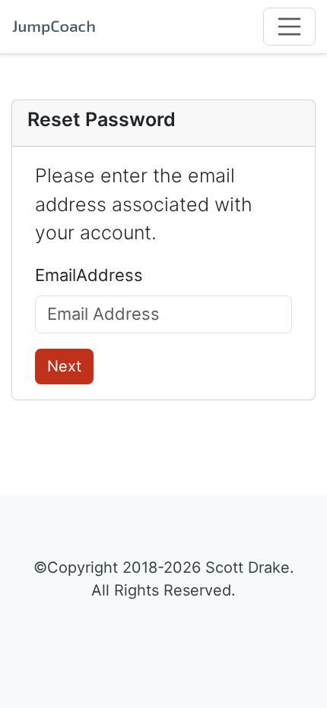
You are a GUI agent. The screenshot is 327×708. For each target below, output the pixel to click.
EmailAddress (89, 275)
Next (64, 366)
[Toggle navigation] (289, 27)
